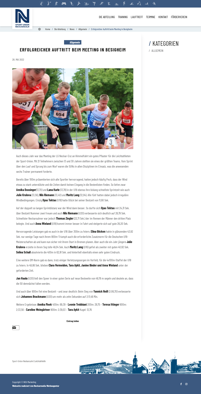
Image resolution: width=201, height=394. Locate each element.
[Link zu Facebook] (181, 384)
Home (47, 29)
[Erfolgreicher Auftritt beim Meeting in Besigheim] (72, 108)
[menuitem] (106, 16)
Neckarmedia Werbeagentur (46, 385)
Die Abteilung (60, 29)
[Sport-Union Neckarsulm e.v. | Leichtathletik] (22, 18)
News (72, 29)
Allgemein (83, 29)
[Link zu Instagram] (186, 384)
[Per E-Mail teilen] (14, 328)
